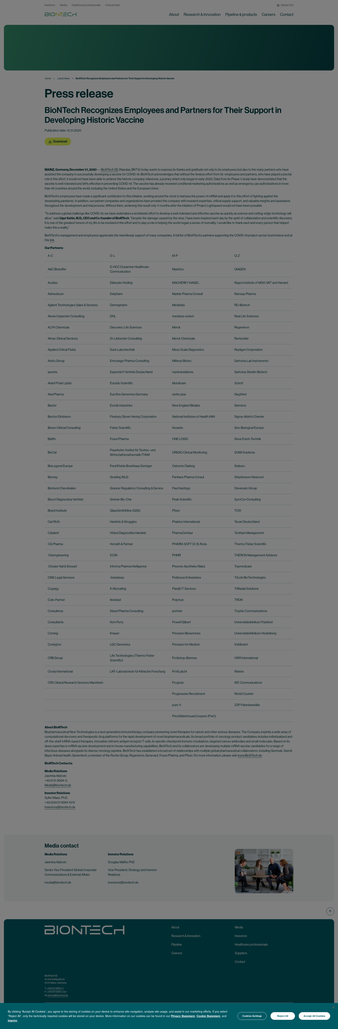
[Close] (333, 1007)
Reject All (282, 1016)
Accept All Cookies (314, 1016)
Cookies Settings (252, 1016)
